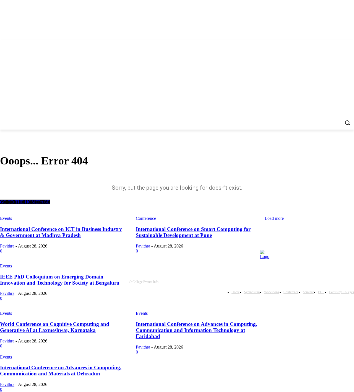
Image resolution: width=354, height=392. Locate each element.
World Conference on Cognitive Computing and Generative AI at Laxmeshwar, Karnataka (54, 327)
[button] (347, 122)
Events (6, 313)
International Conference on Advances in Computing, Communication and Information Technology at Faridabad (196, 330)
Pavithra (7, 341)
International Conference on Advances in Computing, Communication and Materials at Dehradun (60, 370)
